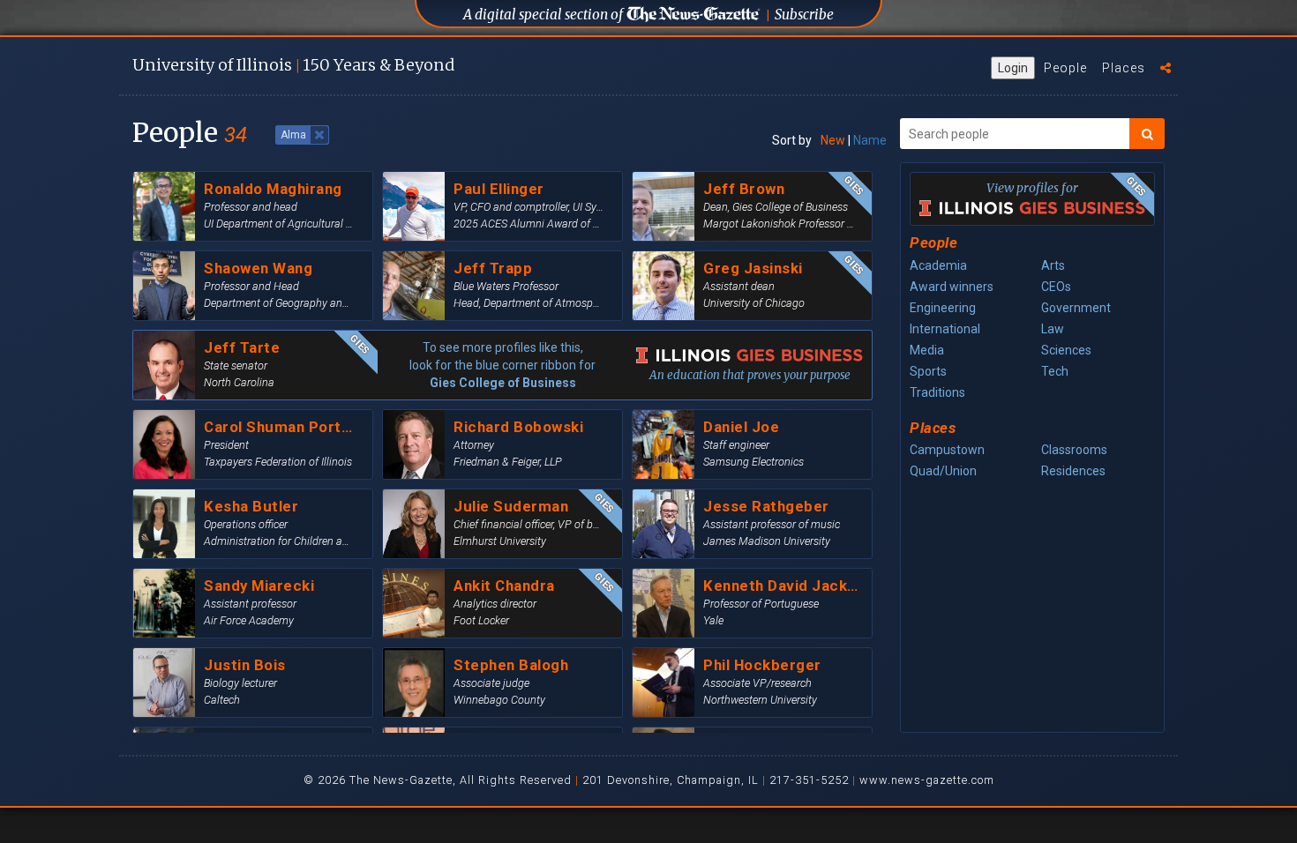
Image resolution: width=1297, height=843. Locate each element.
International (945, 329)
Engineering (943, 308)
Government (1076, 308)
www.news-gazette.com (926, 780)
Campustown (947, 450)
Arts (1053, 265)
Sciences (1066, 350)
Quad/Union (943, 471)
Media (927, 350)
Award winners (951, 287)
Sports (928, 371)
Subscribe (804, 14)
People (1065, 68)
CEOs (1056, 287)
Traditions (937, 392)
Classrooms (1074, 450)
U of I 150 (293, 65)
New (833, 140)
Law (1052, 329)
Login (1013, 68)
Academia (938, 265)
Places (1123, 68)
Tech (1054, 371)
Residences (1073, 471)
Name (870, 140)
